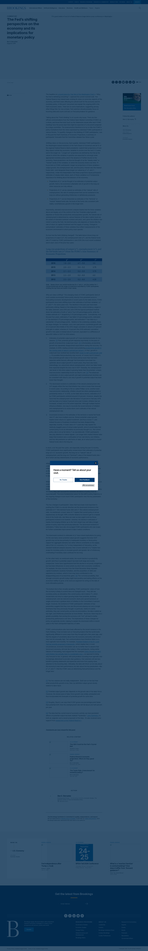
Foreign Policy (80, 930)
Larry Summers (92, 715)
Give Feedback (85, 480)
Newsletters (114, 2)
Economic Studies (127, 139)
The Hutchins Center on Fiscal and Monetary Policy (77, 798)
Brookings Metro (81, 938)
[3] (87, 373)
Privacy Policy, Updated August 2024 (17, 948)
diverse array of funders (68, 818)
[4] (76, 576)
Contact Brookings (104, 933)
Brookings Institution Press (106, 930)
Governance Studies (82, 925)
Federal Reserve (127, 133)
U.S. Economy (127, 130)
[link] (18, 851)
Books (123, 930)
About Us (129, 2)
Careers (101, 927)
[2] (80, 343)
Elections (70, 8)
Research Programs (86, 2)
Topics (91, 8)
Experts (70, 2)
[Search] (140, 8)
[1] (57, 340)
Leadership (102, 925)
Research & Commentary (101, 2)
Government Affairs (127, 938)
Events (77, 2)
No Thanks (63, 480)
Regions (97, 8)
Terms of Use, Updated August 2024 (38, 948)
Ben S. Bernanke (12, 41)
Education (62, 8)
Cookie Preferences (105, 935)
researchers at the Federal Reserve (68, 720)
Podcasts (124, 933)
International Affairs (35, 8)
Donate (137, 2)
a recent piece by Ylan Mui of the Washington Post (76, 94)
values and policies (90, 818)
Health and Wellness (80, 8)
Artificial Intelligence (50, 8)
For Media (122, 2)
